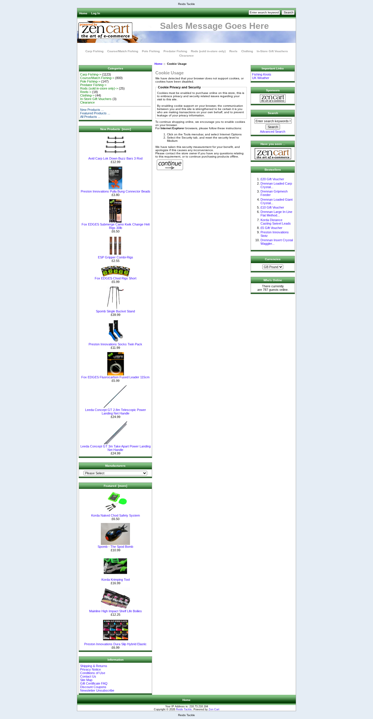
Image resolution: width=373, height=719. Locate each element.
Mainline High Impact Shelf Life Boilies (115, 611)
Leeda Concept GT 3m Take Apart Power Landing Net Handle (115, 448)
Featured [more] (115, 485)
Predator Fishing (175, 51)
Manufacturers (115, 465)
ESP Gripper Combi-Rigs (115, 257)
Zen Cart (214, 709)
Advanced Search (272, 131)
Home (83, 13)
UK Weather (260, 78)
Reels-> (85, 92)
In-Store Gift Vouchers (272, 51)
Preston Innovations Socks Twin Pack (115, 344)
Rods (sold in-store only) (208, 51)
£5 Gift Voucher (271, 228)
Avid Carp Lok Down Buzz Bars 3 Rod (115, 158)
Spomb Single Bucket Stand (115, 311)
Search (273, 113)
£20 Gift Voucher (272, 179)
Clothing (247, 51)
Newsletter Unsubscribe (97, 690)
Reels (233, 51)
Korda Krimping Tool (115, 579)
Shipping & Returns (93, 666)
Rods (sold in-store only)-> (99, 88)
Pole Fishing (151, 51)
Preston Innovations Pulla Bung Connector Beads (115, 191)
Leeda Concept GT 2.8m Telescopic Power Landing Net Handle (115, 411)
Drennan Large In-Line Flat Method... (276, 213)
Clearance (186, 55)
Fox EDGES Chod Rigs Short (115, 278)
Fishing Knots (261, 74)
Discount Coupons (93, 687)
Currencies (273, 259)
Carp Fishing (94, 51)
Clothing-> (87, 95)
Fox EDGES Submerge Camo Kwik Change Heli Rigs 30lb (115, 226)
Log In (95, 13)
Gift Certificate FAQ (94, 683)
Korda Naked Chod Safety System (115, 515)
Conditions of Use (92, 673)
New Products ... (92, 109)
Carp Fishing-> (90, 74)
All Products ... (90, 116)
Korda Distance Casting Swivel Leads (276, 221)
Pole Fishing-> (90, 81)
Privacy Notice (90, 669)
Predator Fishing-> (93, 85)
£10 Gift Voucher (272, 207)
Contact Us (88, 676)
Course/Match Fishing (122, 51)
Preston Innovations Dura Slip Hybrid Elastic (115, 644)
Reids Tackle (184, 709)
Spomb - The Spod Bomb (115, 546)
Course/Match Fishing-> (97, 78)
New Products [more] (115, 129)
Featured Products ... (95, 113)
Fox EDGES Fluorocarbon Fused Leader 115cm (115, 377)
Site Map (86, 680)
